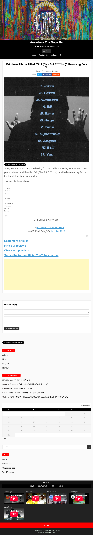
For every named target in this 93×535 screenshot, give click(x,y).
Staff (61, 486)
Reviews (5, 368)
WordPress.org (8, 472)
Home (32, 486)
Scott (38, 71)
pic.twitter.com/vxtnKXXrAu (50, 227)
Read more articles (16, 240)
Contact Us (43, 55)
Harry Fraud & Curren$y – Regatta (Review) (26, 393)
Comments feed (8, 468)
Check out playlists (16, 250)
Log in (4, 459)
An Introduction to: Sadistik (22, 388)
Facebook (48, 74)
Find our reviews (15, 245)
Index (34, 55)
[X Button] (44, 525)
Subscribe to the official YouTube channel (31, 255)
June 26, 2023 (57, 231)
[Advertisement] (46, 274)
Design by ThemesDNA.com (46, 533)
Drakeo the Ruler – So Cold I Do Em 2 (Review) (29, 384)
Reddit (57, 74)
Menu (48, 51)
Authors (54, 55)
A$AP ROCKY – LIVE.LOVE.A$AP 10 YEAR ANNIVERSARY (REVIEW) (39, 397)
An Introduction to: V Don (20, 380)
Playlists (5, 364)
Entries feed (7, 464)
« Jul (4, 439)
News (56, 71)
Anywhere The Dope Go (46, 42)
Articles (5, 355)
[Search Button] (60, 55)
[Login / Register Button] (48, 525)
